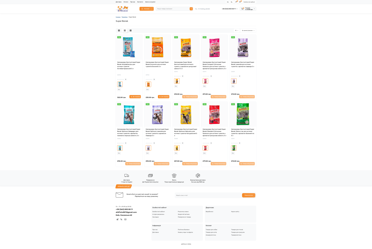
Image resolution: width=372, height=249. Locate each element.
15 (236, 30)
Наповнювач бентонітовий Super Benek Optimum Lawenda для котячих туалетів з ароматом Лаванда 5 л (157, 132)
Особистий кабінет (249, 2)
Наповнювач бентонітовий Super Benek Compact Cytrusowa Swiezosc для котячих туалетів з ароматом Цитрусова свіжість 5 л (214, 65)
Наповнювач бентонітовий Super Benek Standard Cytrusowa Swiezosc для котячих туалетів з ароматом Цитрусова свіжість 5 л (214, 132)
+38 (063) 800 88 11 (229, 9)
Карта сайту (235, 211)
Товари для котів (211, 232)
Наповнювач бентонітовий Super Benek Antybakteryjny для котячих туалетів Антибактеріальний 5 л (128, 65)
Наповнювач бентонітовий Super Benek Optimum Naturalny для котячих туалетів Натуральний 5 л (185, 132)
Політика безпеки (183, 229)
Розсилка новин (183, 211)
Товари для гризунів (238, 232)
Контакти (140, 2)
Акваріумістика (211, 235)
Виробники (209, 211)
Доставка (118, 2)
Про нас (132, 2)
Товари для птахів (237, 229)
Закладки (155, 217)
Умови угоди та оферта (185, 232)
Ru (231, 2)
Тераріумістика (236, 235)
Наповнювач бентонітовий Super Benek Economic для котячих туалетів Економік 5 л (157, 64)
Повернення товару (184, 217)
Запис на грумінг (150, 2)
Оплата (126, 2)
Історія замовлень (158, 214)
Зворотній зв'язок (184, 214)
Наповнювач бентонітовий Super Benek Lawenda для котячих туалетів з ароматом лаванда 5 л (242, 64)
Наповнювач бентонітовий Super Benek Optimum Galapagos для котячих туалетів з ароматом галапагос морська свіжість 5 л (128, 132)
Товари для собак (211, 229)
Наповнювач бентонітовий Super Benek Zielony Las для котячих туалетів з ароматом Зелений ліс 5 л (242, 132)
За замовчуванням (247, 30)
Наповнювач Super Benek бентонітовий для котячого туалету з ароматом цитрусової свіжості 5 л (185, 65)
